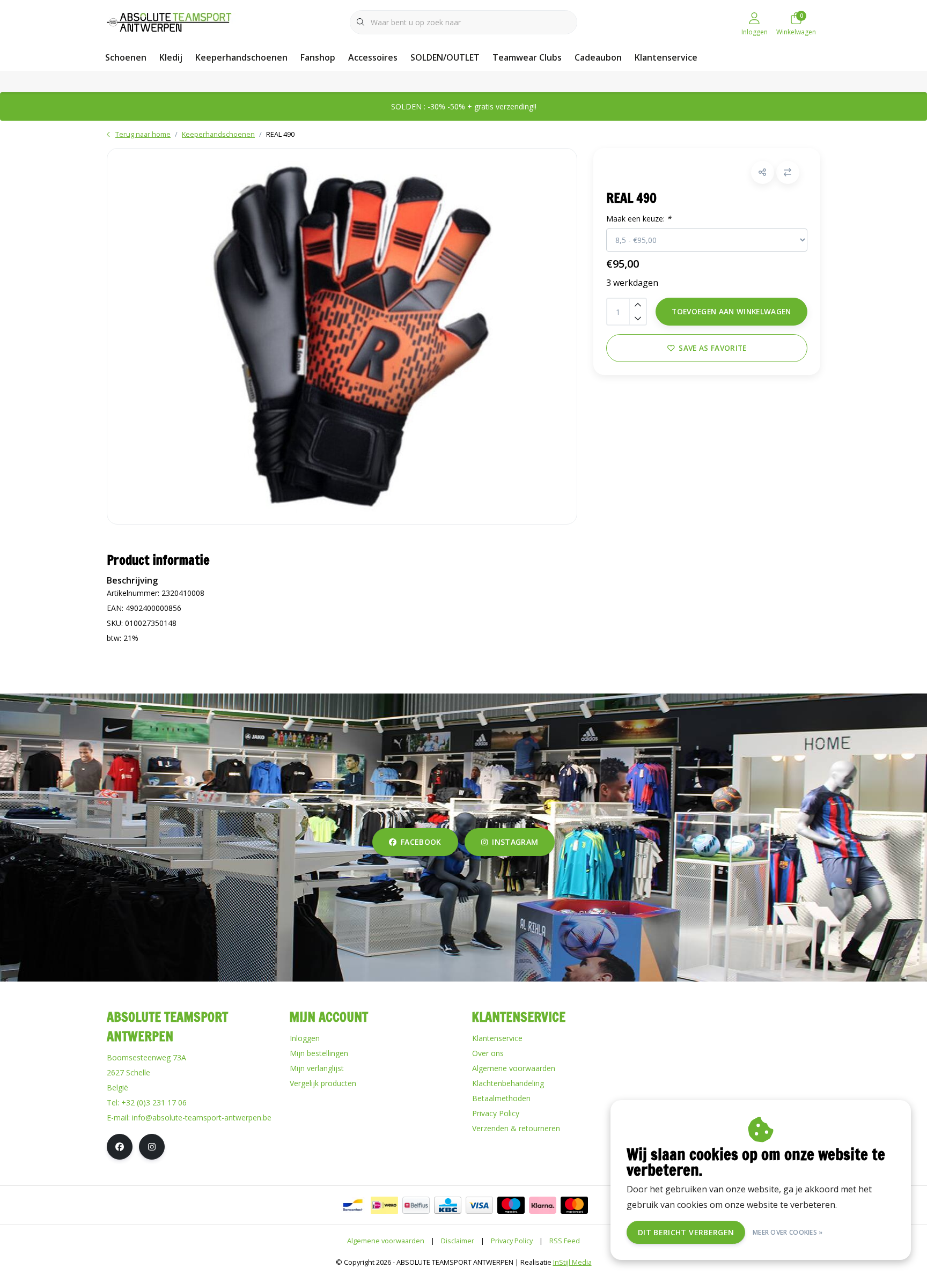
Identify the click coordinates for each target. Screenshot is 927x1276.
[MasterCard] (574, 1205)
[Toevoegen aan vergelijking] (787, 172)
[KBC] (447, 1205)
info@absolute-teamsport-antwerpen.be (201, 1117)
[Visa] (479, 1205)
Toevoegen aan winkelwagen (731, 311)
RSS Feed (564, 1240)
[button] (762, 172)
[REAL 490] (342, 336)
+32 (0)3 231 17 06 (154, 1102)
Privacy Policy (512, 1240)
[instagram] (152, 1147)
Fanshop (317, 57)
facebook (421, 842)
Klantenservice (666, 57)
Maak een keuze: (638, 218)
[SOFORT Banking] (542, 1205)
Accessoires (373, 57)
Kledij (170, 57)
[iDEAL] (384, 1205)
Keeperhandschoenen (241, 57)
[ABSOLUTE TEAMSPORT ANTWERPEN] (172, 21)
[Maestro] (511, 1205)
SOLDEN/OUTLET (445, 57)
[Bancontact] (352, 1205)
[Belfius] (416, 1205)
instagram (515, 842)
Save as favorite (712, 348)
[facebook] (120, 1147)
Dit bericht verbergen (686, 1232)
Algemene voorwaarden (385, 1240)
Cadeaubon (598, 57)
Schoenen (125, 57)
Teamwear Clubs (527, 57)
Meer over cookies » (788, 1232)
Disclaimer (457, 1240)
